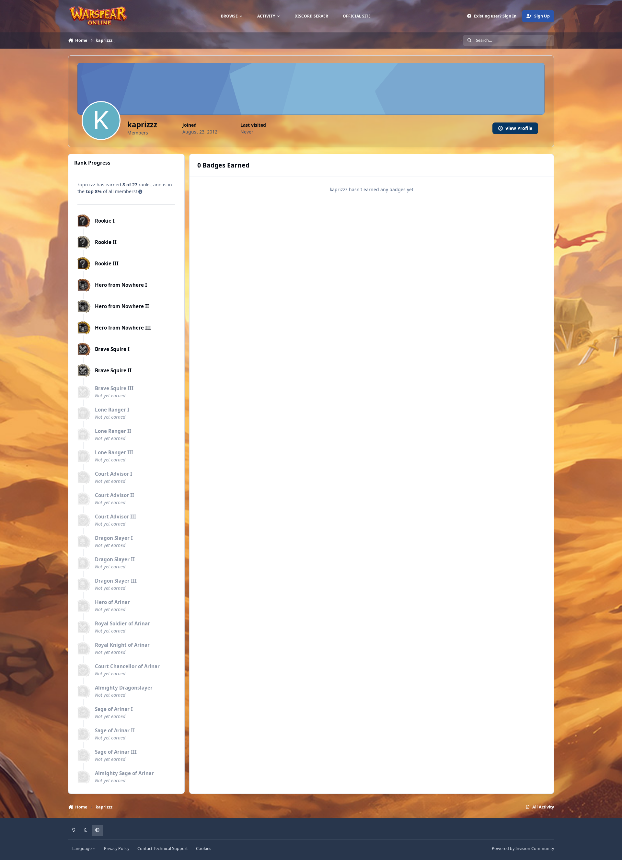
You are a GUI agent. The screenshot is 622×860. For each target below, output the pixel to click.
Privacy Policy (116, 848)
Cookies (203, 848)
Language (82, 848)
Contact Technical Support (162, 848)
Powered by (523, 848)
